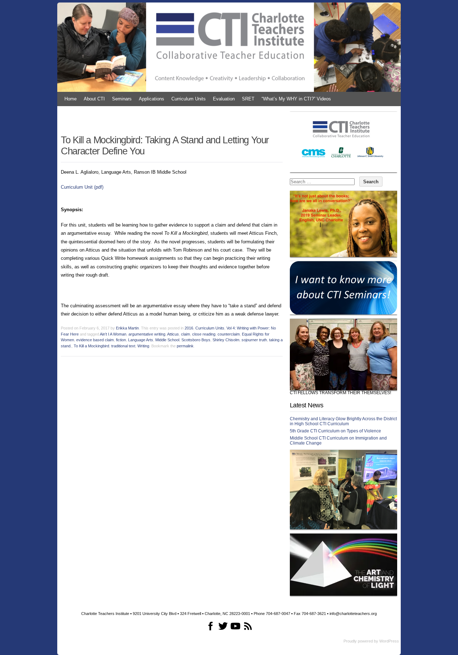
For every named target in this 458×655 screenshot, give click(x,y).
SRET (248, 98)
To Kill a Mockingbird (91, 346)
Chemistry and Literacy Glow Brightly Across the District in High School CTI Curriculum (343, 421)
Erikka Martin (127, 328)
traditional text (123, 346)
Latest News (306, 405)
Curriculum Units (188, 98)
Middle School (167, 340)
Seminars (122, 98)
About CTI (94, 98)
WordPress (389, 641)
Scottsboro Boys (195, 340)
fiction (121, 340)
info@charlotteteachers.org (353, 613)
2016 (189, 328)
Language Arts (140, 340)
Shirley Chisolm (226, 340)
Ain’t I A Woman (113, 334)
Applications (151, 98)
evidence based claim (95, 340)
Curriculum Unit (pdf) (82, 187)
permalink (185, 346)
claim (185, 334)
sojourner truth (254, 340)
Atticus (173, 334)
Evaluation (224, 98)
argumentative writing (146, 334)
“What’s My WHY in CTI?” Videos (296, 98)
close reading (203, 334)
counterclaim (229, 334)
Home (70, 98)
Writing (143, 346)
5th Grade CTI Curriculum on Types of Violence (335, 430)
